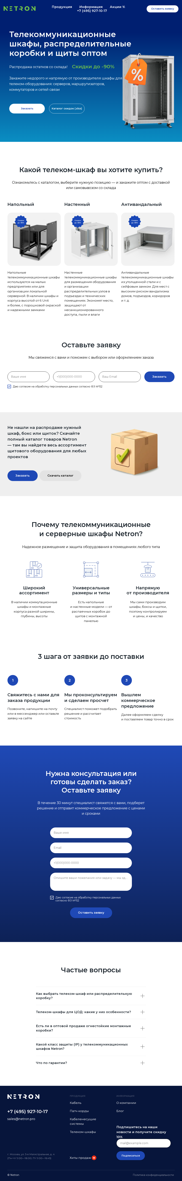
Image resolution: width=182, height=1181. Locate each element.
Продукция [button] (62, 7)
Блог (120, 1111)
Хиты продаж (80, 1158)
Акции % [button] (117, 7)
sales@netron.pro (21, 1119)
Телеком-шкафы (83, 1132)
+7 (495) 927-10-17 (92, 11)
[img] (94, 1158)
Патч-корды (79, 1111)
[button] (162, 8)
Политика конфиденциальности (153, 1175)
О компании (126, 1103)
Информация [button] (91, 7)
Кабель (75, 1103)
